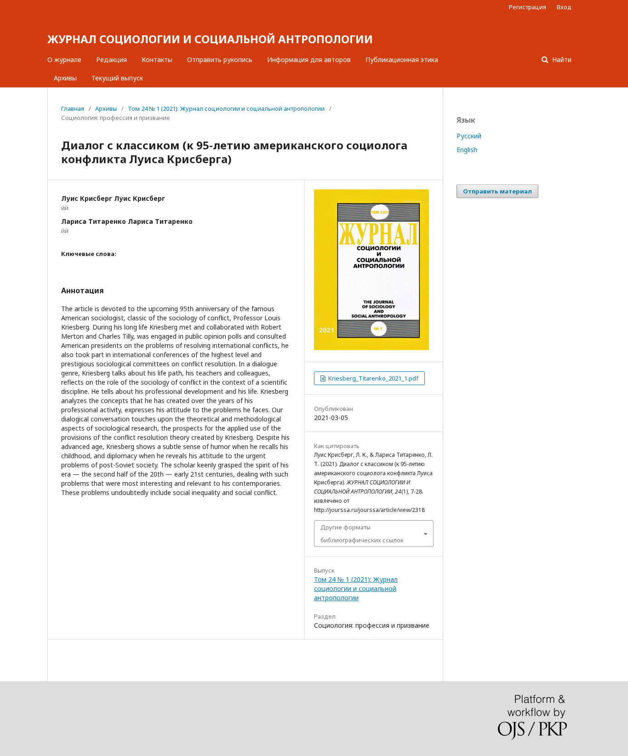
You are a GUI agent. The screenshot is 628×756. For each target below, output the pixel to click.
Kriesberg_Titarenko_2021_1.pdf (372, 378)
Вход (564, 7)
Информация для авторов (309, 59)
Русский (469, 135)
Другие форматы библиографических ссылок (362, 533)
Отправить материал (497, 191)
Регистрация (527, 7)
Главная (72, 108)
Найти (560, 59)
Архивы (65, 78)
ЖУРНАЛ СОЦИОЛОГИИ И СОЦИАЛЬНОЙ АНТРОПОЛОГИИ (210, 38)
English (467, 149)
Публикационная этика (401, 59)
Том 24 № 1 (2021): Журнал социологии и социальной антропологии (226, 108)
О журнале (64, 59)
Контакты (157, 59)
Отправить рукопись (219, 59)
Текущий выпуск (117, 78)
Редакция (111, 59)
